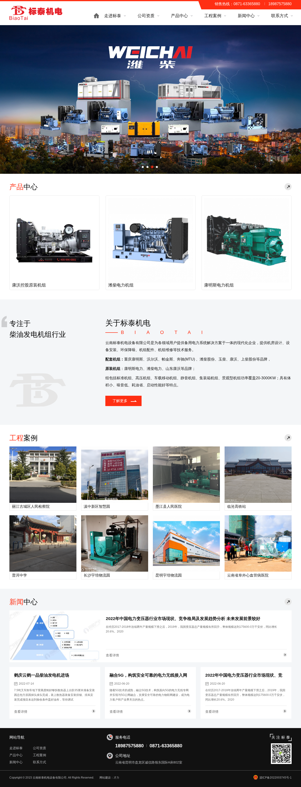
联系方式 (39, 762)
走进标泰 (16, 748)
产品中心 (16, 755)
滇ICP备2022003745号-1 (275, 777)
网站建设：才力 (109, 777)
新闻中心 (16, 762)
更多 (288, 186)
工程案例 (39, 755)
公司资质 (39, 748)
